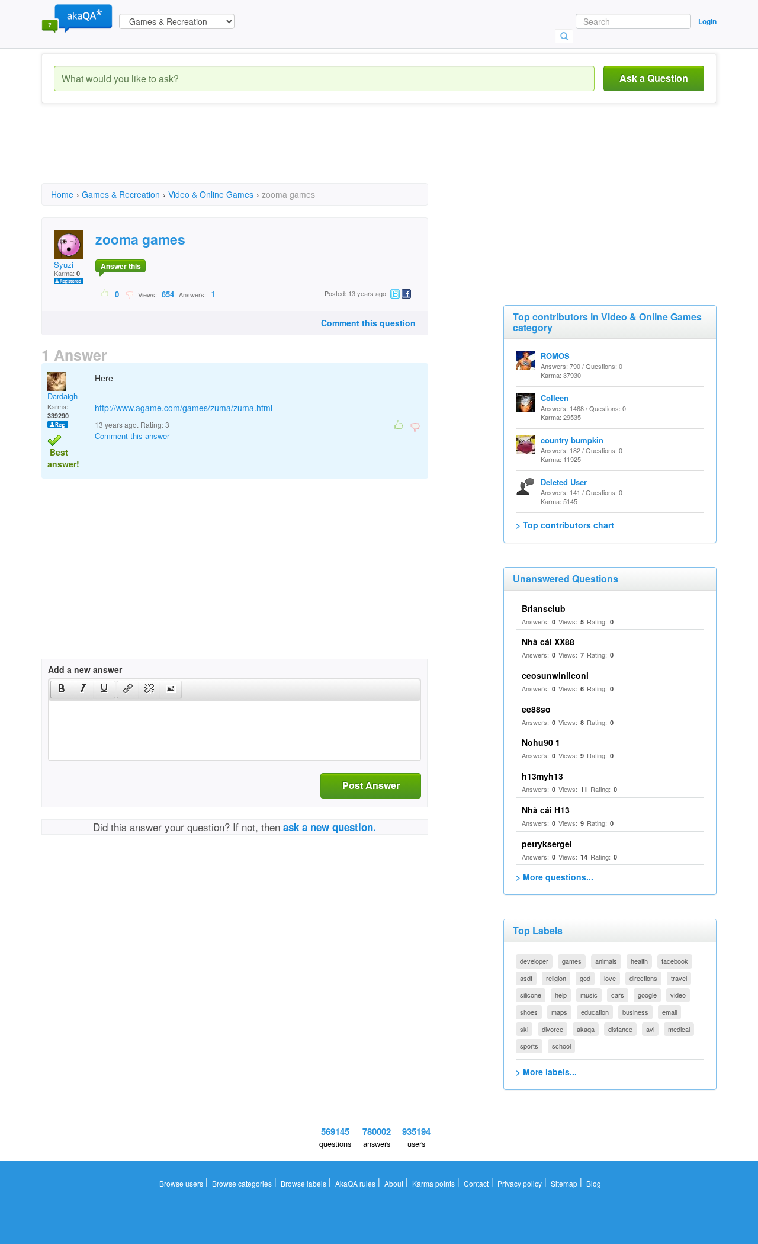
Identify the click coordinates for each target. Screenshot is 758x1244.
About (393, 1183)
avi (650, 1029)
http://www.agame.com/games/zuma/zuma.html (183, 407)
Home (62, 194)
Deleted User (564, 482)
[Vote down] (129, 294)
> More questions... (554, 877)
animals (606, 961)
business (635, 1012)
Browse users (181, 1183)
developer (534, 961)
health (639, 961)
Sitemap (564, 1183)
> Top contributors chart (565, 525)
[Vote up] (105, 294)
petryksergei (547, 843)
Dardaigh (62, 396)
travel (679, 978)
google (647, 994)
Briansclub (544, 608)
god (585, 978)
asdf (526, 978)
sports (529, 1045)
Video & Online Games (210, 194)
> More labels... (546, 1072)
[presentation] (61, 689)
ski (524, 1029)
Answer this (121, 266)
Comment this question (368, 323)
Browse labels (303, 1183)
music (589, 994)
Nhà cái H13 (546, 810)
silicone (530, 994)
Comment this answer (132, 435)
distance (620, 1029)
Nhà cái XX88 (548, 641)
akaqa (586, 1029)
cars (617, 994)
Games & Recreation (121, 194)
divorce (552, 1029)
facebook (674, 961)
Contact (476, 1183)
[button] (61, 689)
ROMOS (555, 355)
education (595, 1012)
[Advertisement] (257, 154)
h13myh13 (542, 776)
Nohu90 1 (541, 742)
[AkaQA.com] (77, 18)
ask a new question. (329, 827)
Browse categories (242, 1183)
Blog (593, 1183)
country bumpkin (572, 439)
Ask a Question (653, 78)
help (561, 994)
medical (679, 1029)
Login (707, 21)
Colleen (554, 397)
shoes (529, 1012)
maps (559, 1012)
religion (556, 978)
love (610, 978)
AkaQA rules (355, 1183)
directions (643, 978)
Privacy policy (519, 1183)
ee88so (536, 709)
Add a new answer (85, 669)
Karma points (433, 1183)
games (572, 961)
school (561, 1045)
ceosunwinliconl (555, 675)
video (678, 994)
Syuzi (63, 264)
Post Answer (371, 785)
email (669, 1012)
